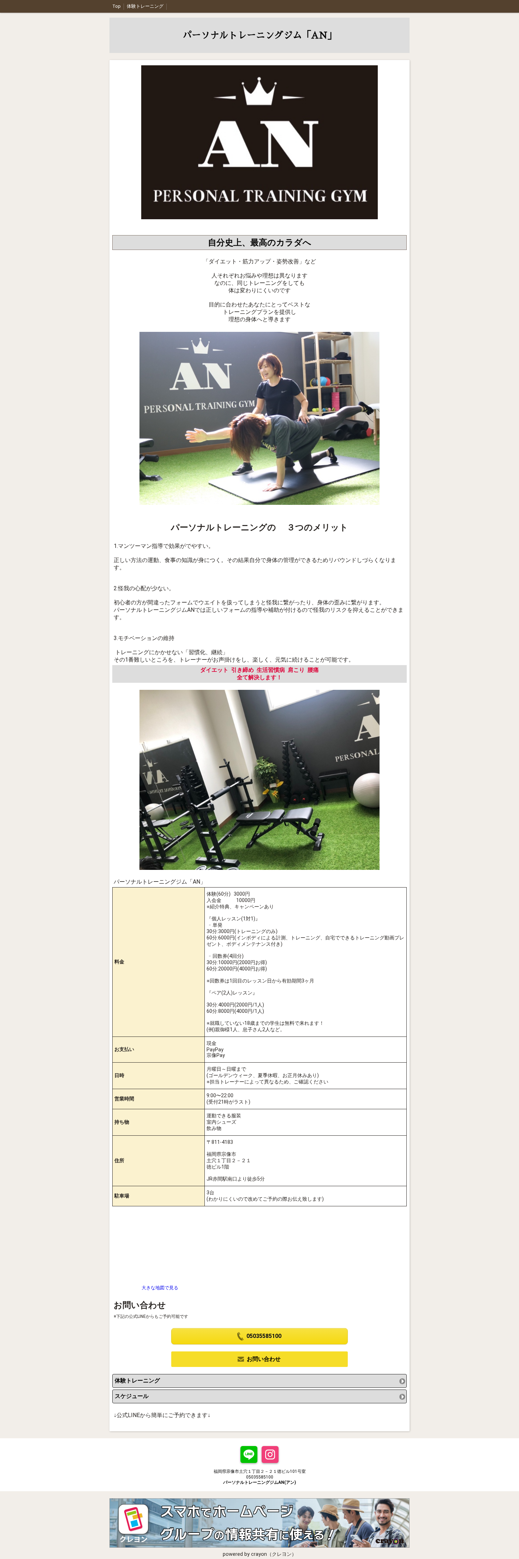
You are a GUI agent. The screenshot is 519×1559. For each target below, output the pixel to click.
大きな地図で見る (160, 1287)
